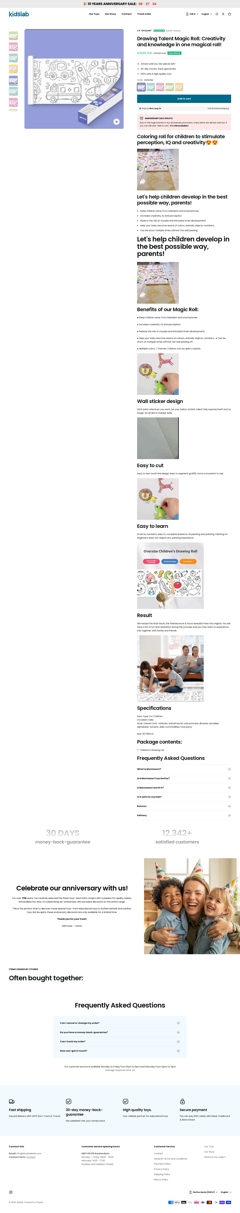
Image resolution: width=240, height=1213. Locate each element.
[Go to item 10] (13, 92)
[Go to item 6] (13, 47)
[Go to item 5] (13, 36)
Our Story (110, 14)
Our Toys (94, 14)
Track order (144, 14)
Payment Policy (162, 1163)
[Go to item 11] (13, 103)
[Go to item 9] (13, 81)
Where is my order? (215, 1157)
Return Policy (161, 1179)
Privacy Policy (161, 1169)
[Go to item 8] (13, 69)
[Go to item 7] (13, 58)
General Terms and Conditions (170, 1158)
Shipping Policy (162, 1174)
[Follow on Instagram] (11, 1192)
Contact (127, 14)
